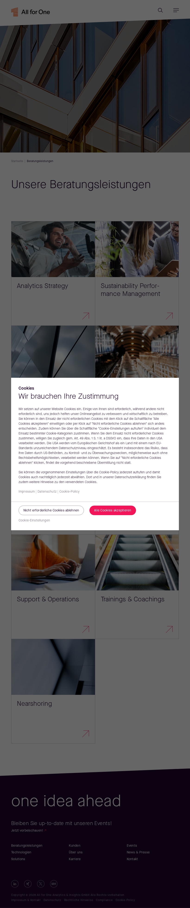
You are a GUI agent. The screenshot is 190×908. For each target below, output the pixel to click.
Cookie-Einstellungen (34, 520)
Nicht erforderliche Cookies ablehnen (51, 510)
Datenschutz (47, 492)
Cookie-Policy (69, 492)
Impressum (27, 492)
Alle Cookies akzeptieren (112, 510)
